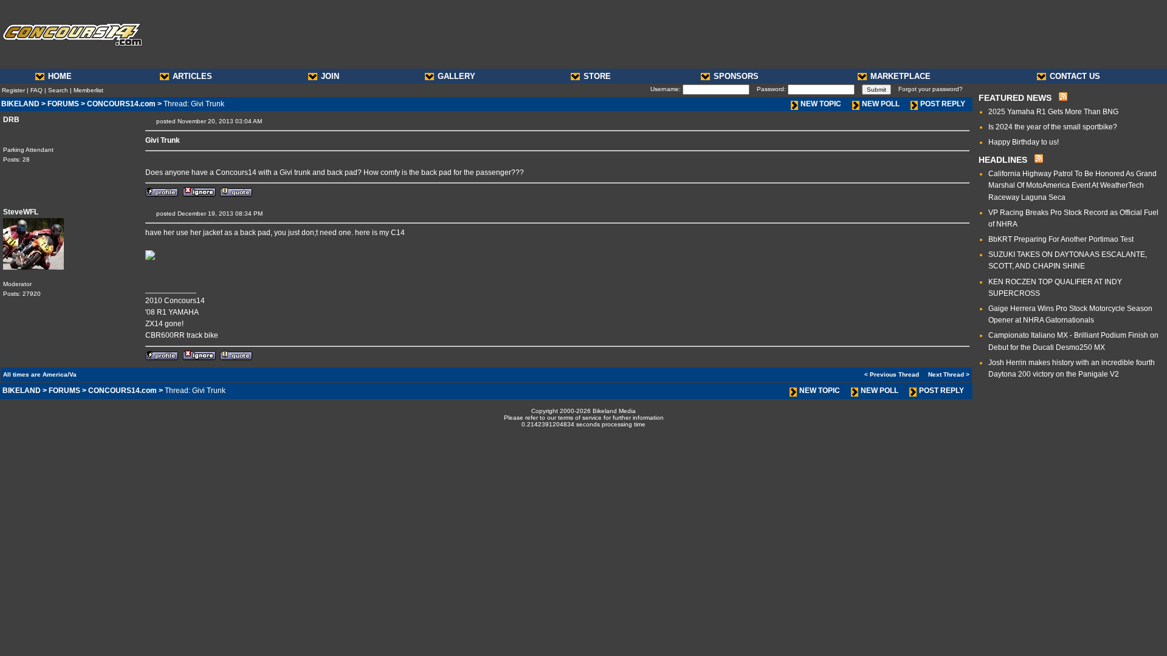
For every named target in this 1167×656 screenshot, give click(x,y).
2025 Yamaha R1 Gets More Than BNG (1053, 112)
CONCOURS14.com (121, 104)
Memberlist (88, 90)
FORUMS (63, 104)
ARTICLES (192, 76)
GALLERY (456, 76)
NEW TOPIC (820, 104)
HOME (60, 76)
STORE (597, 76)
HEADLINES (1003, 160)
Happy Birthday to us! (1023, 142)
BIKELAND (20, 104)
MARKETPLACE (900, 76)
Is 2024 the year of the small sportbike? (1052, 127)
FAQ (36, 90)
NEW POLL (881, 104)
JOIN (330, 76)
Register (13, 90)
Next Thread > (948, 374)
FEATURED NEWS (1015, 98)
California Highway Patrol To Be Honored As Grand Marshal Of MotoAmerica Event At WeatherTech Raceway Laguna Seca (1072, 185)
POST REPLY (942, 104)
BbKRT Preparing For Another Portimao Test (1061, 239)
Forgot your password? (930, 89)
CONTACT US (1075, 76)
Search (58, 90)
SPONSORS (736, 76)
